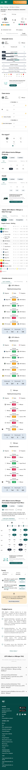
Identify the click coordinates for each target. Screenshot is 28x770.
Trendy (23, 33)
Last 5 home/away (18, 281)
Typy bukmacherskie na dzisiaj (7, 758)
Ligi (3, 725)
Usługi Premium (5, 737)
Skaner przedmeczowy (7, 741)
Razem (4, 157)
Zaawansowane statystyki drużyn (6, 750)
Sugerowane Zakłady (7, 733)
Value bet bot (5, 745)
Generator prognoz (6, 729)
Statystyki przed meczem (12, 33)
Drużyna (18, 572)
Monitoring (4, 743)
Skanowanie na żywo (7, 739)
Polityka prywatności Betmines (7, 711)
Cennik (3, 735)
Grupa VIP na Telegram (7, 753)
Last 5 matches (6, 281)
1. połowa (12, 157)
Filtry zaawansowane (7, 727)
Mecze (2, 7)
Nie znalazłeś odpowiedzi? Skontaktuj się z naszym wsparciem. (14, 660)
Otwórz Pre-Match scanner (16, 201)
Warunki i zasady (6, 708)
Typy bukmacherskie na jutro (7, 762)
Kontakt (4, 714)
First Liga (6, 7)
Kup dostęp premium (14, 601)
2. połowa (20, 157)
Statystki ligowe (6, 731)
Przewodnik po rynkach (7, 718)
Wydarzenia (5, 572)
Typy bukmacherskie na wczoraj (7, 765)
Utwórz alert (13, 85)
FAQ (3, 716)
